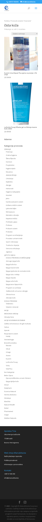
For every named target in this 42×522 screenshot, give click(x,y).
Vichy (8, 365)
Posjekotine (10, 165)
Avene (8, 355)
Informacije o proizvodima (13, 464)
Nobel (6, 408)
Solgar (6, 415)
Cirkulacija (9, 178)
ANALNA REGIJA (11, 175)
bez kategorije (9, 372)
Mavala (8, 345)
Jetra (7, 198)
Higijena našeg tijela (13, 192)
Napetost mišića (11, 218)
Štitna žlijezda (11, 158)
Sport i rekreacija (12, 242)
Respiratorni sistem (11, 334)
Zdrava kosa (10, 294)
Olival (8, 349)
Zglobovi (9, 252)
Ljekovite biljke (11, 208)
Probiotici (9, 232)
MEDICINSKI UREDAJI (11, 314)
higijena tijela (10, 168)
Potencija (9, 152)
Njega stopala (11, 278)
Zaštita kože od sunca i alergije (17, 291)
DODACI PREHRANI (10, 301)
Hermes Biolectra (10, 395)
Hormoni (9, 162)
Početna (7, 21)
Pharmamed (8, 411)
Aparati (6, 330)
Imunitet (9, 195)
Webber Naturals (10, 418)
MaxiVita (7, 401)
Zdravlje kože (11, 298)
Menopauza (10, 212)
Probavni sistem (11, 228)
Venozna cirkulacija (13, 248)
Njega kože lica (11, 264)
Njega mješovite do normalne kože (18, 271)
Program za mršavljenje (14, 235)
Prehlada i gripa (11, 222)
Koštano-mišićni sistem (14, 205)
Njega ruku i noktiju (12, 274)
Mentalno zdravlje (12, 215)
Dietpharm (8, 388)
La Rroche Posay (12, 362)
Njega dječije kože (12, 381)
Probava (9, 225)
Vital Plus (9, 369)
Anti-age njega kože (13, 261)
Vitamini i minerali (12, 307)
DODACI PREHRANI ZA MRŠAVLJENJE (18, 258)
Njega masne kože (12, 268)
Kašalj (8, 336)
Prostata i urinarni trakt (14, 238)
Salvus (6, 327)
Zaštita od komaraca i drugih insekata (17, 324)
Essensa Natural (10, 391)
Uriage (8, 352)
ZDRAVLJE (7, 149)
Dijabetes (9, 182)
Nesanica (9, 172)
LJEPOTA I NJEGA (9, 255)
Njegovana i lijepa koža (14, 284)
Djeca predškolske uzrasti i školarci (18, 378)
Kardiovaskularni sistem (14, 202)
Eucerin (8, 359)
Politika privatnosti (10, 460)
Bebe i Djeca (8, 375)
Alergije (8, 185)
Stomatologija (9, 339)
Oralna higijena (11, 155)
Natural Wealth (9, 405)
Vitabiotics (9, 304)
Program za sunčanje (13, 288)
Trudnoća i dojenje (12, 245)
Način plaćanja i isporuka (13, 456)
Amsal (6, 385)
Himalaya (7, 398)
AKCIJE (6, 310)
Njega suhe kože (12, 281)
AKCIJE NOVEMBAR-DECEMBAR (14, 320)
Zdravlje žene (9, 317)
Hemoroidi (9, 188)
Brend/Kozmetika (10, 343)
